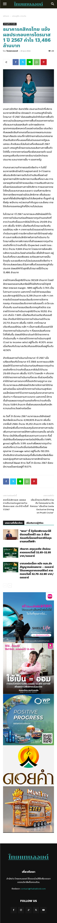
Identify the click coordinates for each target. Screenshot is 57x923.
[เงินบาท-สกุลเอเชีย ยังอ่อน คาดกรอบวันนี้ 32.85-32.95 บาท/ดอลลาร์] (10, 552)
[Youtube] (43, 910)
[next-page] (10, 585)
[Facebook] (16, 62)
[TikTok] (28, 910)
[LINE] (30, 62)
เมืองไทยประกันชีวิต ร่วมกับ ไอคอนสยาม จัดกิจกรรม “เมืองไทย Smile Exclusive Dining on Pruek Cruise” (42, 506)
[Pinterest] (44, 62)
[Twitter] (23, 62)
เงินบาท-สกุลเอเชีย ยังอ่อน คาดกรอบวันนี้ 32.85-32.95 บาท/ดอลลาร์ (35, 552)
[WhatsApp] (37, 62)
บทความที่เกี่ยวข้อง (13, 523)
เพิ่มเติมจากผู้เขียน (34, 523)
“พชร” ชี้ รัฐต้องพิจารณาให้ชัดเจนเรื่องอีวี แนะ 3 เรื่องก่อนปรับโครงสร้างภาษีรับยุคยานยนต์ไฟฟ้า (36, 536)
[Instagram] (21, 910)
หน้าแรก (6, 16)
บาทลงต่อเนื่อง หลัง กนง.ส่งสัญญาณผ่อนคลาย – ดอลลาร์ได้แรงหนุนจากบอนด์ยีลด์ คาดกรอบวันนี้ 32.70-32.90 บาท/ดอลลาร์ (37, 570)
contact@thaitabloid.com (33, 888)
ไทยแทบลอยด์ (12, 51)
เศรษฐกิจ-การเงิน (19, 16)
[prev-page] (5, 585)
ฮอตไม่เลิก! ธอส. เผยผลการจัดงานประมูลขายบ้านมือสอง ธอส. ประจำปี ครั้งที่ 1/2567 (15, 504)
